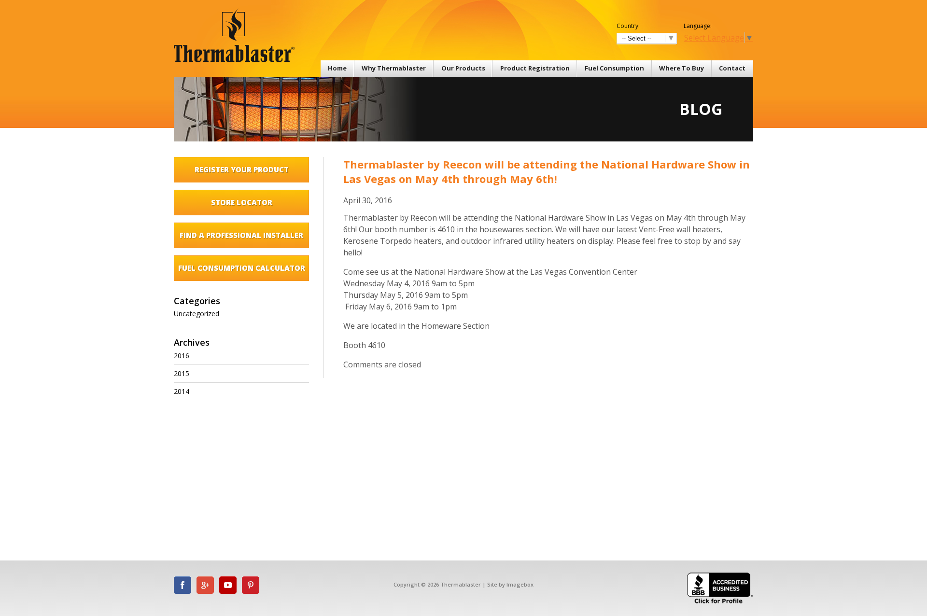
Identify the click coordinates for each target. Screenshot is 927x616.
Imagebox (520, 584)
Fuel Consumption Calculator (241, 268)
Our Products (463, 68)
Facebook (182, 585)
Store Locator (241, 202)
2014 (181, 391)
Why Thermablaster (394, 68)
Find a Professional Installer (241, 235)
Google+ (205, 585)
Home (337, 68)
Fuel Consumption (614, 68)
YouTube (228, 585)
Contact (732, 68)
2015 (181, 373)
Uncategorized (196, 313)
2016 (181, 355)
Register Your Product (242, 169)
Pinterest (250, 585)
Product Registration (535, 68)
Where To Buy (681, 68)
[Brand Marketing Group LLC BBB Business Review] (720, 602)
